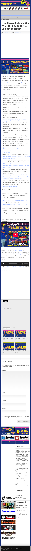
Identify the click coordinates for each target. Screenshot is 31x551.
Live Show (7, 17)
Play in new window (12, 266)
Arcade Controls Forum (21, 505)
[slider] (26, 263)
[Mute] (22, 264)
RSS (9, 270)
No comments (17, 32)
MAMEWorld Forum (20, 510)
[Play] (4, 264)
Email (4, 401)
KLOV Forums (19, 509)
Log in (17, 517)
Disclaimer (4, 549)
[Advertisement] (12, 46)
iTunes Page (19, 493)
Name (4, 392)
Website (4, 408)
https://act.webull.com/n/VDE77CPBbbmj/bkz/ (15, 201)
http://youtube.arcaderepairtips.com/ (16, 82)
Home (2, 17)
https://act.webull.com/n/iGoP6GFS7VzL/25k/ (15, 204)
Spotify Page (19, 495)
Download (21, 266)
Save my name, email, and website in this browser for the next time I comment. (15, 417)
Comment (4, 370)
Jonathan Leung (7, 32)
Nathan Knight (18, 254)
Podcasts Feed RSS (21, 499)
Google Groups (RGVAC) (22, 507)
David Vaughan (18, 250)
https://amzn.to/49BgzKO (10, 186)
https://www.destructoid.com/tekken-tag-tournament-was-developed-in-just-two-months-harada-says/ (16, 165)
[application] (15, 264)
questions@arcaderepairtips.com (10, 215)
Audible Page (19, 497)
